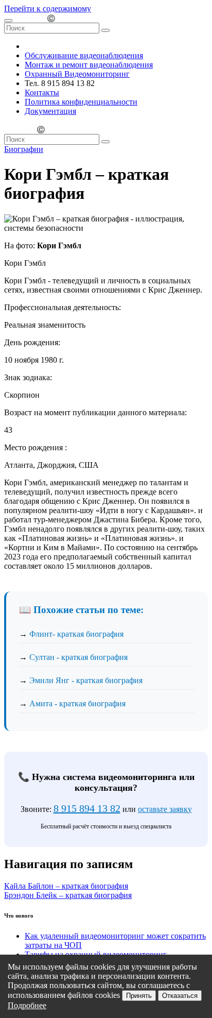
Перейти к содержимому (47, 8)
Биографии (23, 149)
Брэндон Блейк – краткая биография (68, 895)
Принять (139, 995)
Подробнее (27, 1005)
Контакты (42, 92)
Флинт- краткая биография (76, 634)
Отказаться (180, 995)
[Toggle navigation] (8, 20)
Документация (50, 111)
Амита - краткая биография (77, 703)
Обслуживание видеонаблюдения (84, 55)
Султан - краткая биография (78, 657)
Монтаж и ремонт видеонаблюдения (89, 64)
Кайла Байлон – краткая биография (66, 885)
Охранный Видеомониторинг (77, 74)
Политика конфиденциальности (81, 101)
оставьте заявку (165, 809)
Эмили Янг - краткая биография (86, 680)
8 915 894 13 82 (87, 808)
